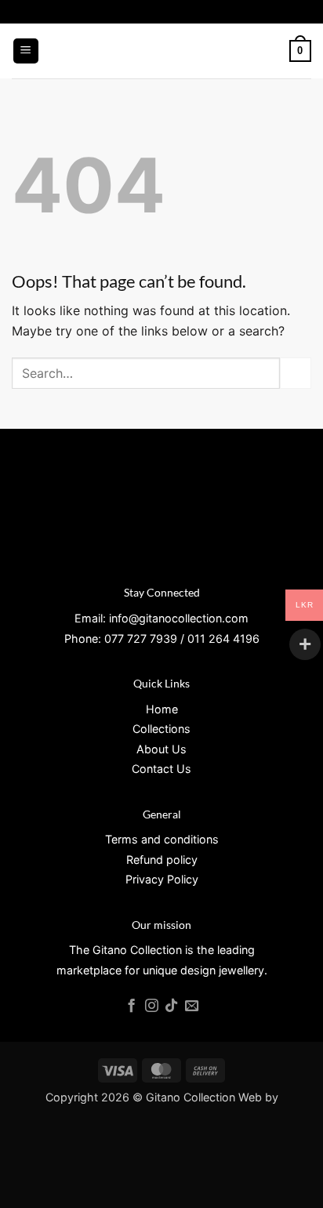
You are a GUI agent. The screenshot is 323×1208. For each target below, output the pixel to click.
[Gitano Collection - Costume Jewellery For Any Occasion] (161, 51)
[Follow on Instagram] (151, 1006)
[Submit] (295, 372)
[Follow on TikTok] (171, 1006)
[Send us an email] (191, 1006)
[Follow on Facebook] (131, 1006)
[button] (25, 51)
